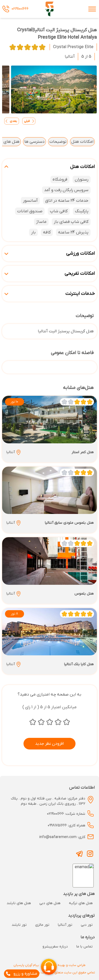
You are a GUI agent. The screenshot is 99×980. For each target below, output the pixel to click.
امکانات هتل (82, 141)
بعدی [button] (13, 121)
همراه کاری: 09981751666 (66, 825)
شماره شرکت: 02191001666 (66, 813)
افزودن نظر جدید (49, 743)
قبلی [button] (27, 121)
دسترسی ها (34, 141)
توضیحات (58, 141)
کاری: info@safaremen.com (62, 837)
